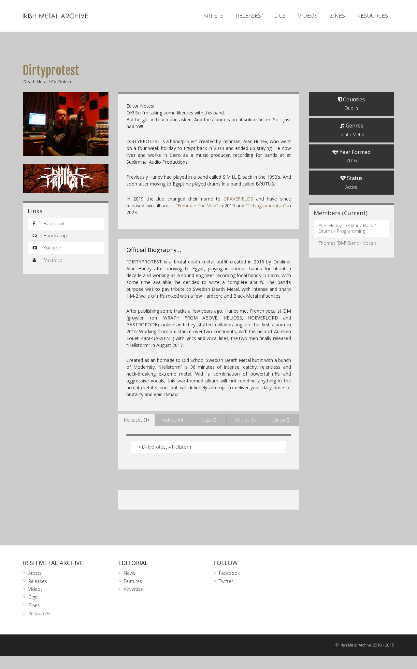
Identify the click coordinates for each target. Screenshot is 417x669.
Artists (213, 15)
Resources (372, 15)
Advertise (133, 589)
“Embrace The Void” (197, 205)
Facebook (53, 223)
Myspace (52, 260)
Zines (337, 15)
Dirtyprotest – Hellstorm (167, 447)
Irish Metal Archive (53, 563)
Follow (225, 563)
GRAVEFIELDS (238, 199)
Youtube (51, 248)
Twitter (226, 581)
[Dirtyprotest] (65, 124)
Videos (307, 15)
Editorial (133, 563)
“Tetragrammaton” (266, 205)
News (129, 573)
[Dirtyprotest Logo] (65, 178)
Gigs (279, 15)
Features (133, 581)
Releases (248, 15)
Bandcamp (54, 235)
